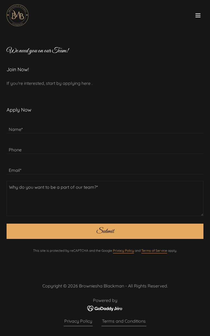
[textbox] (105, 126)
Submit (105, 231)
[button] (197, 15)
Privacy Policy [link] (123, 250)
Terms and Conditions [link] (124, 321)
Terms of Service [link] (154, 250)
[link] (17, 15)
